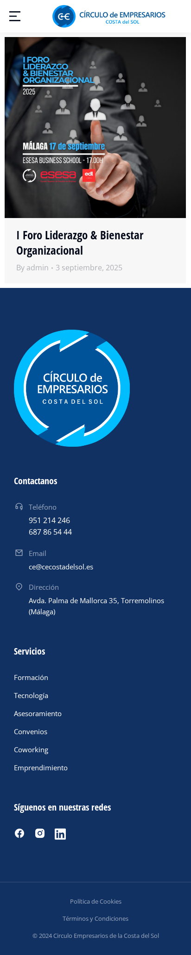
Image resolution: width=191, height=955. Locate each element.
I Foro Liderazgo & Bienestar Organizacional (79, 242)
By (32, 267)
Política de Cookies (95, 901)
